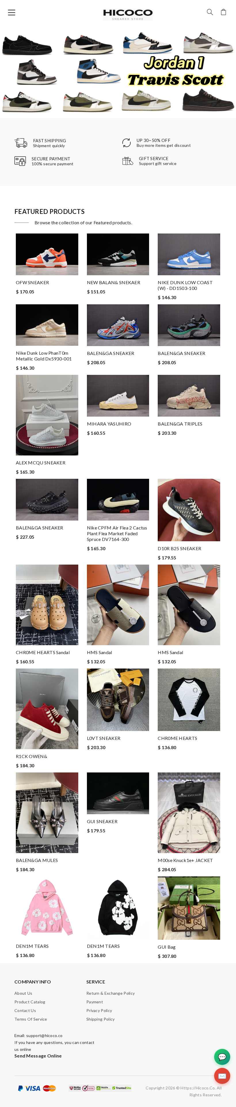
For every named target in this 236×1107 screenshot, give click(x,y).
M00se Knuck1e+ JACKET (185, 860)
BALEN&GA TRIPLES (180, 423)
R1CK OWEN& (31, 756)
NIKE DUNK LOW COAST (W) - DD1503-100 (185, 285)
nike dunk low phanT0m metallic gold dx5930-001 (44, 355)
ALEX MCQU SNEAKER (40, 462)
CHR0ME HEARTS (177, 738)
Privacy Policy (99, 1010)
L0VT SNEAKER (104, 738)
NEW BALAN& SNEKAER (113, 282)
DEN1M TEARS (32, 946)
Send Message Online (38, 1055)
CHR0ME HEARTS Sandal (43, 652)
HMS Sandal (99, 652)
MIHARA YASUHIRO (109, 423)
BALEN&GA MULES (37, 860)
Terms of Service (30, 1019)
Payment (94, 1001)
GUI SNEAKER (102, 821)
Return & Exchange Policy (110, 993)
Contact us (25, 1010)
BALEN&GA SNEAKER (110, 353)
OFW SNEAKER (32, 282)
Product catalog (29, 1001)
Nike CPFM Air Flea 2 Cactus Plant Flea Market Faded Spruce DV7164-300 (117, 533)
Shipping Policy (100, 1019)
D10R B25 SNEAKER (179, 548)
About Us (23, 993)
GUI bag (167, 947)
